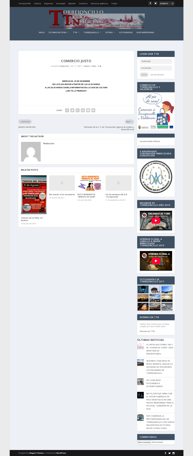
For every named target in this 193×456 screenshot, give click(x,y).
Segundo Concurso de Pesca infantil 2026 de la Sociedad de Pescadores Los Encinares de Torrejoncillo (159, 367)
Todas (114, 3)
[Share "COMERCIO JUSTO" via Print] (93, 110)
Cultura (37, 3)
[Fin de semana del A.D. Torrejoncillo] (118, 183)
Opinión (72, 3)
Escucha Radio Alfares (150, 141)
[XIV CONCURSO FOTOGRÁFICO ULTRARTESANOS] (140, 382)
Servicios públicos (99, 3)
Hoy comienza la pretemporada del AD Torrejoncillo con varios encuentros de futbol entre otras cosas (160, 422)
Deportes (48, 3)
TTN (75, 32)
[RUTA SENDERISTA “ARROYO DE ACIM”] (90, 183)
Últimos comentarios (144, 442)
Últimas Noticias (57, 32)
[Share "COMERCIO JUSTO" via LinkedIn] (82, 110)
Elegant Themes (36, 453)
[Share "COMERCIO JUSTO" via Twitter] (72, 110)
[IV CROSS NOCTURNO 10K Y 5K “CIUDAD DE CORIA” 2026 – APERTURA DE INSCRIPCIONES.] (140, 346)
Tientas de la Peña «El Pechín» (32, 219)
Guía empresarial (145, 32)
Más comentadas (157, 442)
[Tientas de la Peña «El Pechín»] (34, 194)
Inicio (42, 32)
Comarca (83, 3)
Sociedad (60, 3)
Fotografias (125, 32)
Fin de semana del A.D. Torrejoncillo (117, 195)
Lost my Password (157, 75)
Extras (109, 32)
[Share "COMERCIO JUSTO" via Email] (88, 110)
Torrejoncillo (24, 3)
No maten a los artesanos (62, 194)
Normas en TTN (147, 331)
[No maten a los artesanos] (62, 183)
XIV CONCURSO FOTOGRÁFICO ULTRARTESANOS (154, 383)
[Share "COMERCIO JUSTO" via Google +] (77, 110)
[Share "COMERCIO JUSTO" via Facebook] (67, 110)
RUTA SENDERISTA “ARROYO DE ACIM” (86, 195)
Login (144, 75)
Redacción (64, 66)
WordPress (61, 453)
